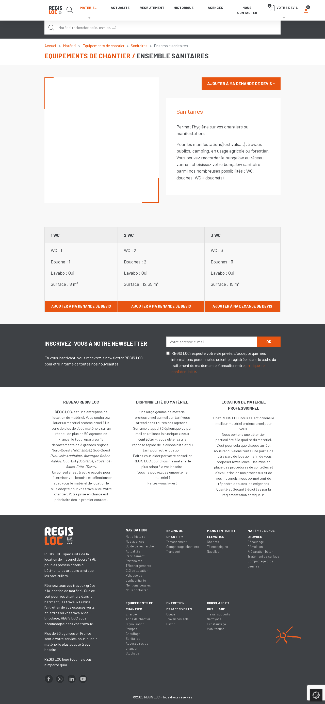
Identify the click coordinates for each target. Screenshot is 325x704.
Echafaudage (216, 624)
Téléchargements (138, 566)
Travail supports (218, 614)
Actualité (120, 7)
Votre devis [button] (283, 7)
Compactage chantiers (182, 547)
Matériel (69, 45)
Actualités (133, 551)
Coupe (170, 614)
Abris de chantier (138, 619)
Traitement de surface (263, 556)
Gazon (170, 624)
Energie (131, 614)
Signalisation (135, 624)
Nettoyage (214, 619)
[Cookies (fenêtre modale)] (316, 695)
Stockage (132, 653)
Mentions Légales (138, 585)
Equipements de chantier (103, 45)
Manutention (215, 629)
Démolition (255, 547)
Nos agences (135, 541)
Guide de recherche (140, 546)
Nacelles (213, 551)
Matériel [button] (88, 7)
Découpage (256, 542)
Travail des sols (177, 619)
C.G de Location (137, 570)
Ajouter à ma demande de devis (239, 83)
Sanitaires (139, 45)
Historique (183, 7)
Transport (173, 551)
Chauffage (133, 634)
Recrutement (152, 7)
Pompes (131, 629)
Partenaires (134, 561)
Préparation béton (260, 551)
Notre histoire (135, 536)
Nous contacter (247, 10)
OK (268, 342)
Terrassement (176, 542)
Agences (215, 7)
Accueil (50, 45)
